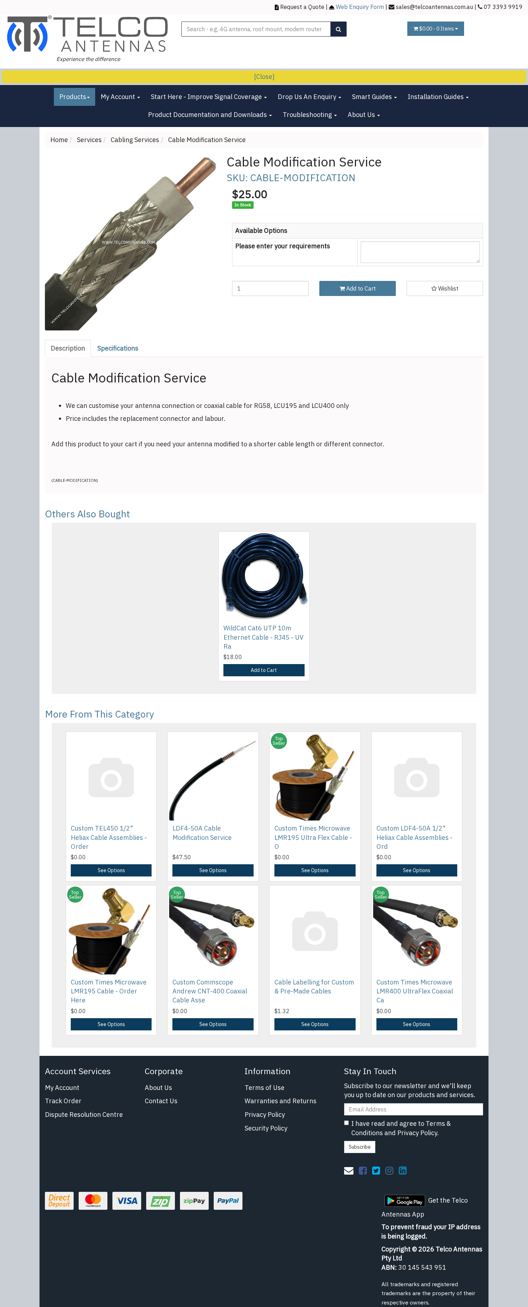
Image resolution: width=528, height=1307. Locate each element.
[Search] (338, 29)
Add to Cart (360, 288)
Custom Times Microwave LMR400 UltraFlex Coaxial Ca (414, 991)
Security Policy (266, 1128)
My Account (118, 97)
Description (68, 348)
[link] (363, 1170)
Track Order (63, 1101)
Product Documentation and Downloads (208, 115)
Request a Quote (302, 6)
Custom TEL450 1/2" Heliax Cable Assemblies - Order (109, 837)
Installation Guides (436, 97)
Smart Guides (372, 97)
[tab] (68, 348)
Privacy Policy (265, 1114)
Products (72, 97)
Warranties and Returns (280, 1101)
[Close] (264, 76)
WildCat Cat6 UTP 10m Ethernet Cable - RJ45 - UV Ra (263, 637)
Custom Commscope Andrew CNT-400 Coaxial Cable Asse (209, 991)
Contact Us (161, 1101)
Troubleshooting (308, 115)
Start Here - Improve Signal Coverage (207, 97)
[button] (445, 288)
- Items (437, 28)
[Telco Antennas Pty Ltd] (88, 33)
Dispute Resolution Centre (84, 1114)
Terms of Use (264, 1087)
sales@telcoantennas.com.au (434, 6)
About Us (362, 115)
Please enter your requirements (282, 246)
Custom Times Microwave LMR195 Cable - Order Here (109, 991)
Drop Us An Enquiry (308, 97)
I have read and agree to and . (401, 1128)
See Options (111, 870)
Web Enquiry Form (360, 6)
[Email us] (348, 1170)
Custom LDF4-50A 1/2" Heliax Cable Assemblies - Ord (414, 837)
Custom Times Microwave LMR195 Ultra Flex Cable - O (313, 837)
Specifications (117, 348)
